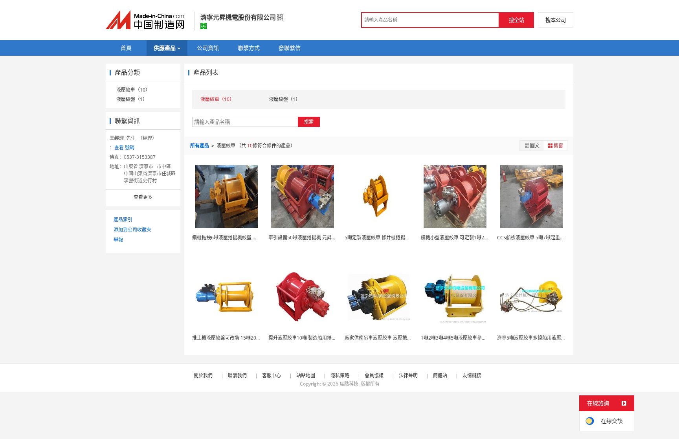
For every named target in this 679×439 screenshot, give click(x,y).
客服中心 (271, 375)
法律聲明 (408, 375)
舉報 (118, 240)
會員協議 (374, 375)
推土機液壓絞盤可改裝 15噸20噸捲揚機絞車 (238, 337)
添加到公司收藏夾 (132, 229)
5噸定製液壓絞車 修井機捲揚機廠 (380, 237)
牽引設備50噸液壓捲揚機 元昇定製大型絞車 (314, 237)
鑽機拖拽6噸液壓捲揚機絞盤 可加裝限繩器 (236, 237)
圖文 (535, 145)
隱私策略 (339, 375)
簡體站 (440, 375)
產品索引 (123, 219)
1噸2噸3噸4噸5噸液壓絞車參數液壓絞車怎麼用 (470, 337)
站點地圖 (305, 375)
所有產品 (200, 145)
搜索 (309, 121)
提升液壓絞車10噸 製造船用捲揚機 (304, 337)
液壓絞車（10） (133, 89)
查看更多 (143, 197)
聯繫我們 (237, 375)
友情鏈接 (471, 375)
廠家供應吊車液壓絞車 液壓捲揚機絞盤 (385, 337)
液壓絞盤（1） (131, 99)
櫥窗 (558, 145)
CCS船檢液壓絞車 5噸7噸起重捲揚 (533, 237)
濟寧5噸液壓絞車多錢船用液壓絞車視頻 (538, 337)
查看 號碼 (124, 147)
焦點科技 (349, 383)
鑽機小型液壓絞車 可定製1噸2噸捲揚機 (462, 237)
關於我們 (203, 375)
